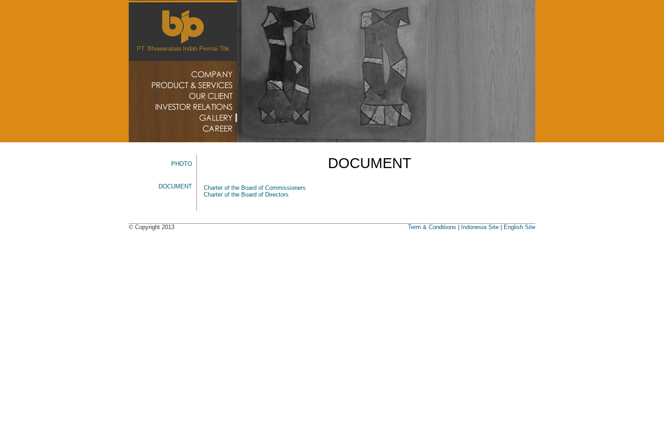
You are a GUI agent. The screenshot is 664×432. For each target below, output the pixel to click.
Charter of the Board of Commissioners (255, 187)
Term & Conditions (432, 227)
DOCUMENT (175, 186)
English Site (519, 227)
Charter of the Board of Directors (246, 194)
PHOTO (181, 163)
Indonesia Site (480, 227)
